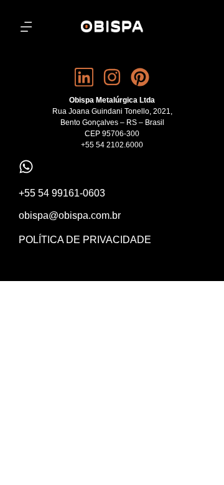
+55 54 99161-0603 (62, 193)
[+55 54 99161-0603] (26, 166)
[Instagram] (112, 77)
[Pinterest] (140, 77)
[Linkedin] (84, 77)
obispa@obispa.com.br (70, 215)
